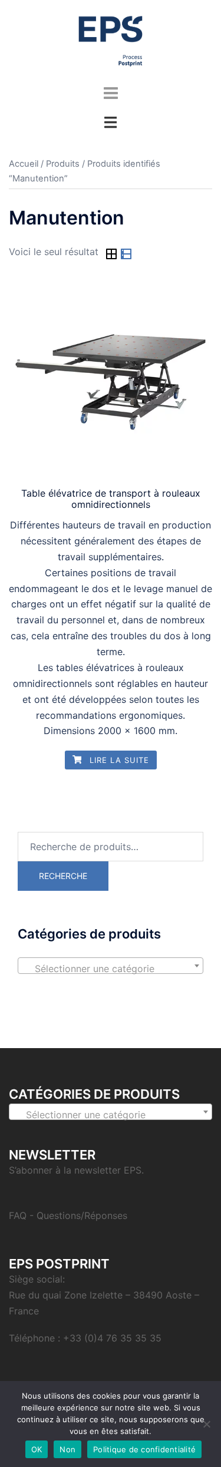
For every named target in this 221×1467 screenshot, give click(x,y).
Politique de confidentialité (144, 1449)
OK (36, 1449)
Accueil (23, 163)
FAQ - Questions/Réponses (68, 1215)
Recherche (63, 876)
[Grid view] (112, 256)
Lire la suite (118, 760)
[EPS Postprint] (110, 40)
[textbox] (110, 968)
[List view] (126, 256)
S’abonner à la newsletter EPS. (76, 1170)
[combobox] (110, 965)
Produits (63, 163)
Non (67, 1449)
